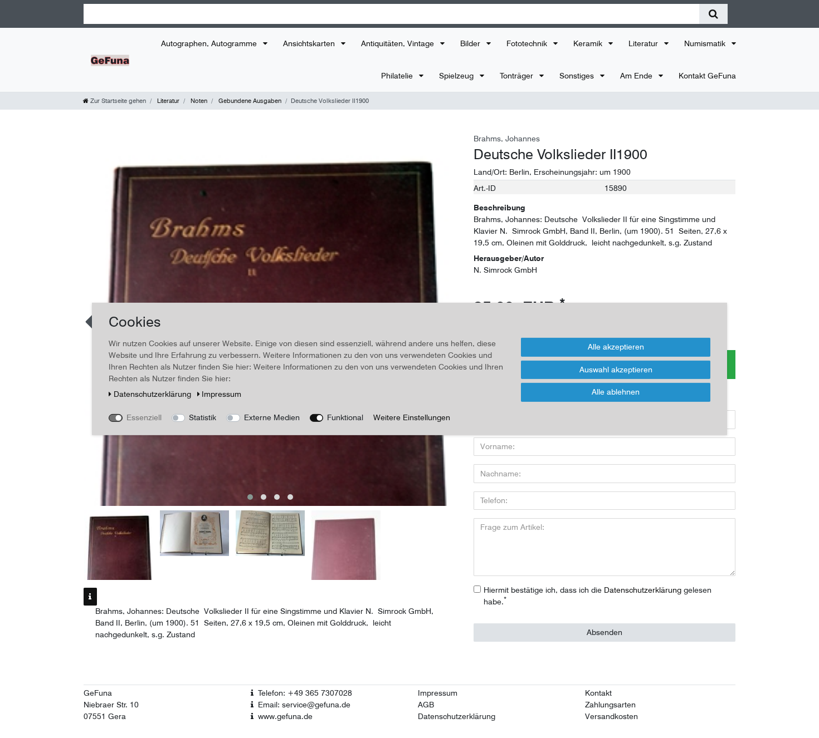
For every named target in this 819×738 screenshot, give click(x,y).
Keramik (588, 43)
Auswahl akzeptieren (615, 369)
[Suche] (713, 14)
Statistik (202, 417)
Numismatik (706, 43)
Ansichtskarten (310, 43)
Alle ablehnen (616, 391)
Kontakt (598, 692)
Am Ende (637, 75)
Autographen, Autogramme (210, 43)
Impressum (437, 692)
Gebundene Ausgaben (249, 101)
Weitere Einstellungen (411, 417)
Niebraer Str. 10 (111, 704)
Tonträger (517, 75)
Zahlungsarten (610, 704)
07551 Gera (105, 716)
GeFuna (98, 692)
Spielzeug (457, 75)
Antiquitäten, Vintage (398, 43)
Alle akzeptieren (616, 346)
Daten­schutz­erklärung (153, 394)
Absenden (604, 632)
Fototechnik (527, 43)
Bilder (471, 43)
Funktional (345, 417)
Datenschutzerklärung (456, 716)
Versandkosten (611, 716)
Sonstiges (577, 75)
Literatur (644, 43)
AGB (426, 704)
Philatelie (398, 75)
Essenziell (144, 417)
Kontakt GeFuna (707, 75)
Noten (198, 101)
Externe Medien (272, 417)
